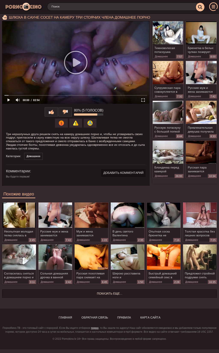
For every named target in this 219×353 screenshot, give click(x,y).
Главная (65, 317)
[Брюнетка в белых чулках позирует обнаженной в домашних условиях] (201, 32)
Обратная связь (94, 317)
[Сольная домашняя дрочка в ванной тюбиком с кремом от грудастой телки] (55, 257)
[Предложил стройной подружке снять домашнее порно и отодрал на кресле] (200, 257)
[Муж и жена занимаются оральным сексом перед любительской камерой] (91, 215)
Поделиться (90, 123)
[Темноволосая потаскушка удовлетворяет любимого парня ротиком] (168, 32)
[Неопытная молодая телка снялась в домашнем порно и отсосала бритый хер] (19, 215)
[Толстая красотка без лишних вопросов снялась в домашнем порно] (200, 215)
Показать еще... (109, 293)
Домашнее (161, 56)
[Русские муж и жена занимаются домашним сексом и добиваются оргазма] (201, 72)
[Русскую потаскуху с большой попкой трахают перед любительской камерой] (168, 112)
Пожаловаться (75, 123)
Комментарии (18, 171)
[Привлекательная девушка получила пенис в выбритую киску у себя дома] (201, 112)
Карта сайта (150, 317)
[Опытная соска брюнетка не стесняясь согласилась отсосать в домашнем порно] (164, 215)
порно (95, 327)
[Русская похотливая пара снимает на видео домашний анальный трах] (91, 257)
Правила (124, 317)
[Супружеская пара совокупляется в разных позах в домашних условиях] (168, 72)
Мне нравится (51, 111)
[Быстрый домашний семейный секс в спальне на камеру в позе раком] (164, 257)
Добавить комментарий (123, 172)
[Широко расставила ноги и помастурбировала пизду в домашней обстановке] (127, 257)
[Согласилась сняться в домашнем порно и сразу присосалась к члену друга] (19, 257)
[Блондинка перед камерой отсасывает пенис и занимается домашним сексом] (168, 152)
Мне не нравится (65, 111)
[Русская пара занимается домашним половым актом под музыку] (201, 152)
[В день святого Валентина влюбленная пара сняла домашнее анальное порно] (127, 215)
